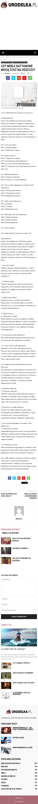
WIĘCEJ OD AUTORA (10, 533)
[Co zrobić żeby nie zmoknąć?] (19, 637)
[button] (35, 52)
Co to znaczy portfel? (21, 663)
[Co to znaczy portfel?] (6, 665)
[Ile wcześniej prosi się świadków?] (6, 695)
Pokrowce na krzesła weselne (20, 62)
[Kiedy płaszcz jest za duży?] (6, 685)
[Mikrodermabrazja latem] (6, 750)
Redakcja (7, 73)
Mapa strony (19, 798)
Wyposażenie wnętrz (6, 62)
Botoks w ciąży (18, 738)
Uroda (3, 783)
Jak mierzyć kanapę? (20, 548)
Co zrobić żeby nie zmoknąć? (13, 649)
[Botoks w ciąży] (6, 740)
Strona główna (5, 57)
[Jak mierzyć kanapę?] (6, 550)
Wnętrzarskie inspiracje (10, 763)
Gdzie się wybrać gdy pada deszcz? (9, 495)
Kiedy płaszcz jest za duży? (23, 683)
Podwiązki (5, 786)
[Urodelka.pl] (19, 4)
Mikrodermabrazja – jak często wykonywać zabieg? (23, 728)
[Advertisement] (19, 29)
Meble (3, 773)
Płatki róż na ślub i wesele (11, 789)
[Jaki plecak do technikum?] (6, 675)
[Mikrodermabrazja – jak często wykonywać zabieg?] (6, 730)
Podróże (4, 779)
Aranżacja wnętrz (8, 776)
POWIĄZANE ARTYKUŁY (10, 529)
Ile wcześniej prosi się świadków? (21, 693)
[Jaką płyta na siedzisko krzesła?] (6, 540)
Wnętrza (4, 767)
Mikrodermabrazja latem (22, 748)
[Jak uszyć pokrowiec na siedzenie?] (6, 560)
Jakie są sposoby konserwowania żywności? (30, 496)
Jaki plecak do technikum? (23, 673)
